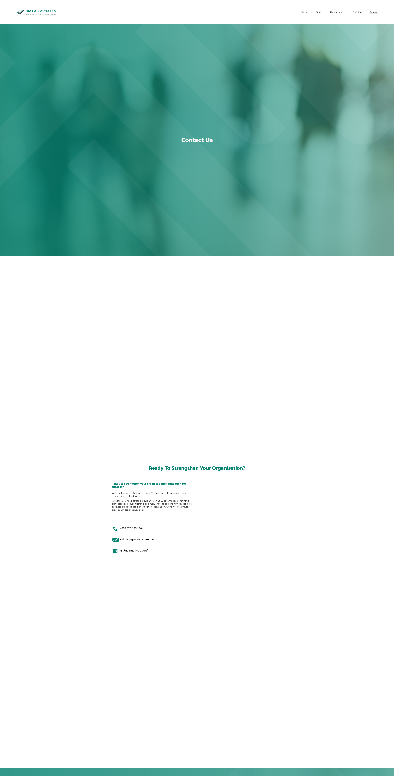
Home (304, 12)
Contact (373, 12)
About (319, 12)
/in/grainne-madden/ (134, 550)
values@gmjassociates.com (138, 539)
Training (357, 12)
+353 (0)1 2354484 (132, 528)
